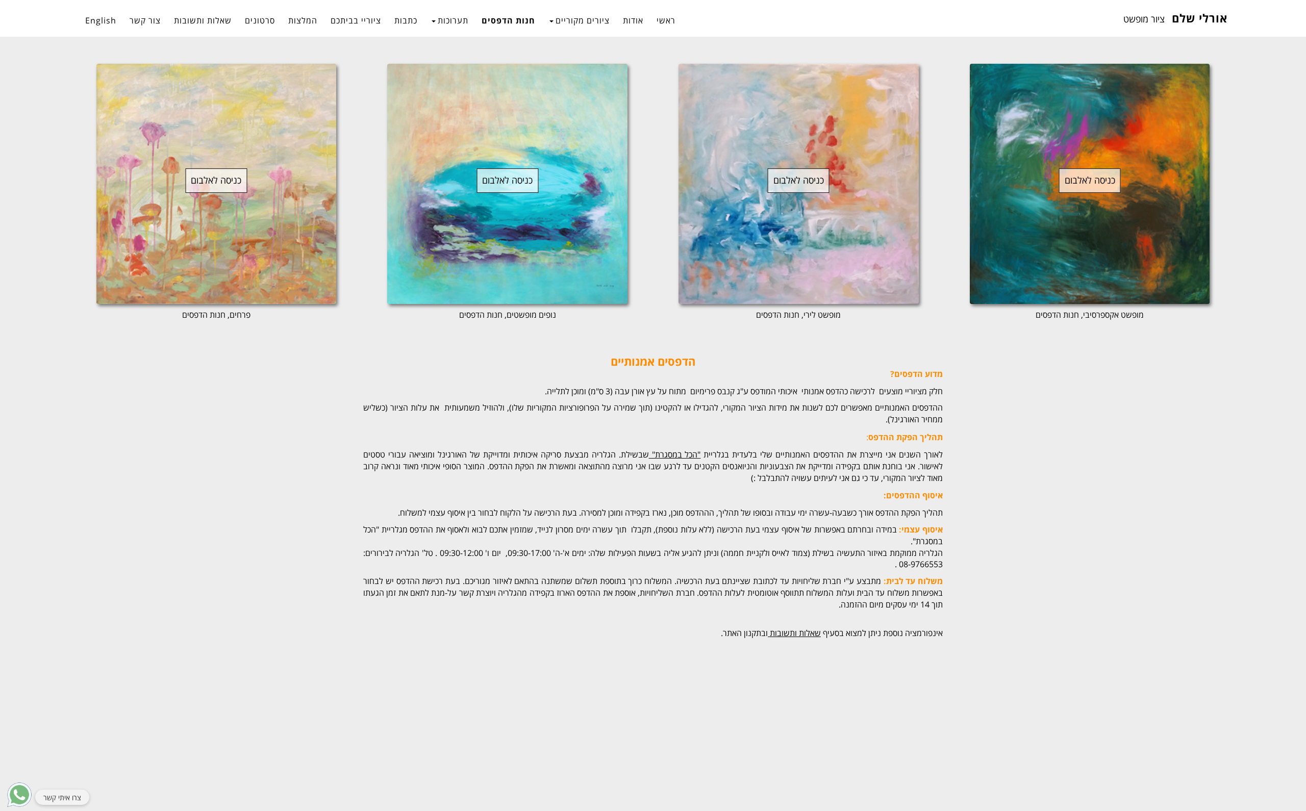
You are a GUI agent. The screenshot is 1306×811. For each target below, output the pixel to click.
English (100, 20)
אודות (633, 20)
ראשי (666, 20)
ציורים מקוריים (583, 20)
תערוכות (453, 20)
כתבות (405, 20)
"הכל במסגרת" (675, 454)
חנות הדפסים (508, 20)
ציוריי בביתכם (356, 20)
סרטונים (260, 20)
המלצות (302, 20)
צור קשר (145, 20)
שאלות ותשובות (203, 20)
